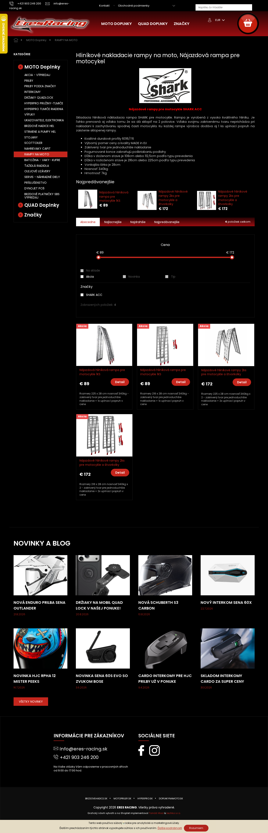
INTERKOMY (32, 92)
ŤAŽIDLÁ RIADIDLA (36, 166)
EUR (218, 20)
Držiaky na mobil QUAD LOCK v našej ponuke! (99, 605)
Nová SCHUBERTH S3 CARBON (158, 605)
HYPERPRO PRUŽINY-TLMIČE (43, 103)
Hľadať (257, 7)
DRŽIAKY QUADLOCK (38, 97)
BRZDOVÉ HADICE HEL (39, 126)
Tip (173, 276)
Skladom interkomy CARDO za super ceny (222, 678)
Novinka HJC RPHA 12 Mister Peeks (35, 678)
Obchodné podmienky (133, 6)
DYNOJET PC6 (34, 188)
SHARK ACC (94, 295)
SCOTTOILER (33, 143)
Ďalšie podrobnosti (170, 828)
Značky (33, 215)
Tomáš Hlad (156, 813)
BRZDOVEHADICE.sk (96, 798)
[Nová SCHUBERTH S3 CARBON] (165, 575)
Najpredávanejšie (166, 222)
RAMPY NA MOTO (36, 154)
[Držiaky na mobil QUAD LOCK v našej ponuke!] (103, 575)
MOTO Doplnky (42, 67)
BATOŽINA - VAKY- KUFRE (42, 160)
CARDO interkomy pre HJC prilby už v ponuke (165, 678)
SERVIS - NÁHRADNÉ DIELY (42, 177)
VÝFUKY (29, 114)
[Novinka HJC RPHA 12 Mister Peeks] (41, 648)
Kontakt (104, 6)
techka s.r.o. (174, 813)
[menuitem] (116, 23)
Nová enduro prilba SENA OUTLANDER (39, 605)
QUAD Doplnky (41, 205)
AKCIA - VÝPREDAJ (37, 75)
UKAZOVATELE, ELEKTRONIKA (44, 120)
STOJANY (31, 137)
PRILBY (28, 81)
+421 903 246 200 (79, 757)
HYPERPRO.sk (145, 798)
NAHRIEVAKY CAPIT (37, 148)
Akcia (90, 276)
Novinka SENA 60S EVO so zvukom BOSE (102, 678)
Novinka (134, 276)
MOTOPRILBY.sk (122, 798)
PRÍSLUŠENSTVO (35, 183)
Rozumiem (196, 828)
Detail (120, 382)
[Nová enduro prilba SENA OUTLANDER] (41, 575)
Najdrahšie (138, 222)
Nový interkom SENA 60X (226, 602)
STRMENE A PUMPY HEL (40, 132)
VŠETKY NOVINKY (31, 701)
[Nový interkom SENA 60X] (228, 575)
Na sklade (93, 270)
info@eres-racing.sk (83, 749)
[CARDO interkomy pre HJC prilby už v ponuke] (165, 648)
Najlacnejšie (113, 222)
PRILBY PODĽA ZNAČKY (40, 86)
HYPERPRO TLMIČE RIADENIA (43, 109)
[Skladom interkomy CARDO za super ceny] (228, 648)
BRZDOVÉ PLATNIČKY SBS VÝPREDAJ (42, 196)
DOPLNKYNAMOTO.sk (171, 798)
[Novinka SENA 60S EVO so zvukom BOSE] (103, 648)
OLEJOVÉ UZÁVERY (37, 171)
